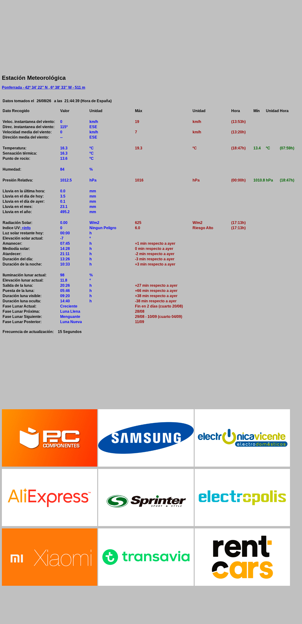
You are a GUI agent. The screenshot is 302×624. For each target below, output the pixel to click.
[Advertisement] (143, 35)
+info (26, 228)
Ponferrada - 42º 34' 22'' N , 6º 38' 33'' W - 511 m (43, 87)
